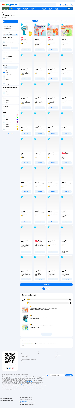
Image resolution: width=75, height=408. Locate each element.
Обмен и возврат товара (25, 355)
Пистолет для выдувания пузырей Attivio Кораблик (43, 308)
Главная (3, 12)
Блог (56, 356)
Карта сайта (23, 362)
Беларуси (9, 375)
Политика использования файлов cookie (28, 359)
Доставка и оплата (24, 353)
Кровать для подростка (52, 343)
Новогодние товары (8, 28)
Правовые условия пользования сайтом (21, 374)
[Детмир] (9, 5)
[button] (70, 8)
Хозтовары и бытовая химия (40, 343)
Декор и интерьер (7, 23)
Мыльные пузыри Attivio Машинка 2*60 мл (41, 326)
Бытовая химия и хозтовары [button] (27, 343)
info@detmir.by (29, 381)
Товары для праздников (9, 26)
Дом (7, 12)
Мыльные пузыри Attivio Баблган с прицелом (42, 317)
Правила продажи (24, 356)
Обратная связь (24, 360)
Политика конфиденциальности (27, 357)
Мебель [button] (23, 345)
